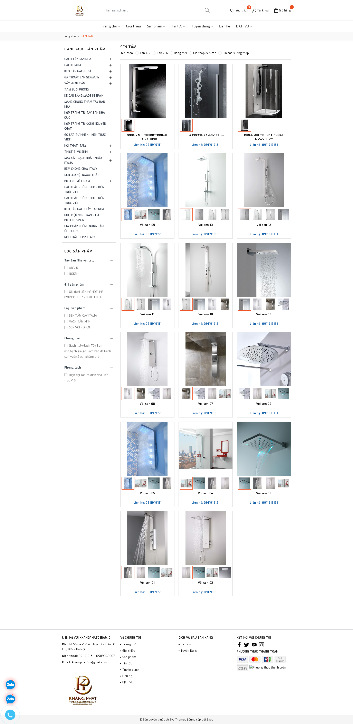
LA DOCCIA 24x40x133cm (206, 135)
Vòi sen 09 (263, 314)
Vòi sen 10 (205, 314)
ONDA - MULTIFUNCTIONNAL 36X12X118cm (147, 137)
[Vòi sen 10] (205, 270)
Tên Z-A (162, 53)
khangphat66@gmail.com (89, 662)
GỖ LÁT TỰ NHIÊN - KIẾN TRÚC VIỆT (85, 137)
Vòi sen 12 (264, 225)
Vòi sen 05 (147, 225)
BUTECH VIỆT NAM (77, 181)
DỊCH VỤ (243, 26)
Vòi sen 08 (147, 404)
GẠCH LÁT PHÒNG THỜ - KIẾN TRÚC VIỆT (84, 189)
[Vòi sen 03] (264, 449)
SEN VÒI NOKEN (79, 327)
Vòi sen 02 (205, 583)
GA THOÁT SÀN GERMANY (81, 77)
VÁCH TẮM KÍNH (79, 322)
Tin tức (177, 26)
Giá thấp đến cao (204, 53)
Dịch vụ (186, 644)
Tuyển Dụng (189, 651)
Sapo (210, 719)
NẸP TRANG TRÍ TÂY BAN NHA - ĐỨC (85, 115)
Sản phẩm (155, 26)
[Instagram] (261, 644)
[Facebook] (239, 644)
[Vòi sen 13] (205, 180)
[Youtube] (254, 644)
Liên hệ (224, 26)
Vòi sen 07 (205, 404)
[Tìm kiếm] (207, 10)
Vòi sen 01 (147, 583)
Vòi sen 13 (205, 225)
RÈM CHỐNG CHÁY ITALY (80, 169)
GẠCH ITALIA (72, 65)
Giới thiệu (133, 26)
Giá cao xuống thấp (236, 53)
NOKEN (73, 274)
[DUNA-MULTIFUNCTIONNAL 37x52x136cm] (264, 91)
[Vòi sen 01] (147, 538)
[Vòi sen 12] (264, 180)
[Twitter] (246, 644)
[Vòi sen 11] (147, 270)
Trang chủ (109, 26)
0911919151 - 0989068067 (97, 656)
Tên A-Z (145, 53)
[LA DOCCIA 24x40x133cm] (205, 91)
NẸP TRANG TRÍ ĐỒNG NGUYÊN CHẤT (85, 126)
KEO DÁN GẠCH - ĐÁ (77, 71)
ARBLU (73, 268)
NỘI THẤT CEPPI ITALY (79, 237)
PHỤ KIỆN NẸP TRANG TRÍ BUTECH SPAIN (81, 217)
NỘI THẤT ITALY (75, 146)
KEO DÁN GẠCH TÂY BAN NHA (84, 209)
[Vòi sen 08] (147, 359)
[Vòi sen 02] (205, 538)
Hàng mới (180, 53)
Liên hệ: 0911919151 (147, 145)
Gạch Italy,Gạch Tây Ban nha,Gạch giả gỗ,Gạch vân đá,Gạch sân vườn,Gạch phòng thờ (87, 351)
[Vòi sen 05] (147, 180)
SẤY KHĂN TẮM (74, 83)
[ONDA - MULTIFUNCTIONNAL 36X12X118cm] (147, 91)
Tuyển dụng (201, 26)
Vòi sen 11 (147, 314)
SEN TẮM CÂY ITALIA (82, 316)
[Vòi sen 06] (264, 359)
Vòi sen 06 (263, 404)
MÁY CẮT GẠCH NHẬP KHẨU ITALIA (83, 160)
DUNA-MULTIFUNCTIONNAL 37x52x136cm (264, 137)
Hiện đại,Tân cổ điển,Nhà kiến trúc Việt (86, 377)
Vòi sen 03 (263, 493)
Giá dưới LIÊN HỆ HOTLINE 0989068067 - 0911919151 (83, 294)
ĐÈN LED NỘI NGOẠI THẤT (81, 175)
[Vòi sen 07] (205, 359)
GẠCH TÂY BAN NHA (77, 59)
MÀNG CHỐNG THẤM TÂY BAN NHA (84, 104)
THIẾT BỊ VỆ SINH (76, 152)
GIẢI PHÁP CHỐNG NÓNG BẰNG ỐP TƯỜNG (84, 228)
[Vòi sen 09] (264, 270)
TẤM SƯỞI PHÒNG (76, 90)
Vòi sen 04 (205, 493)
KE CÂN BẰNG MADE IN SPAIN (83, 96)
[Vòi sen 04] (205, 449)
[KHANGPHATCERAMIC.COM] (79, 10)
